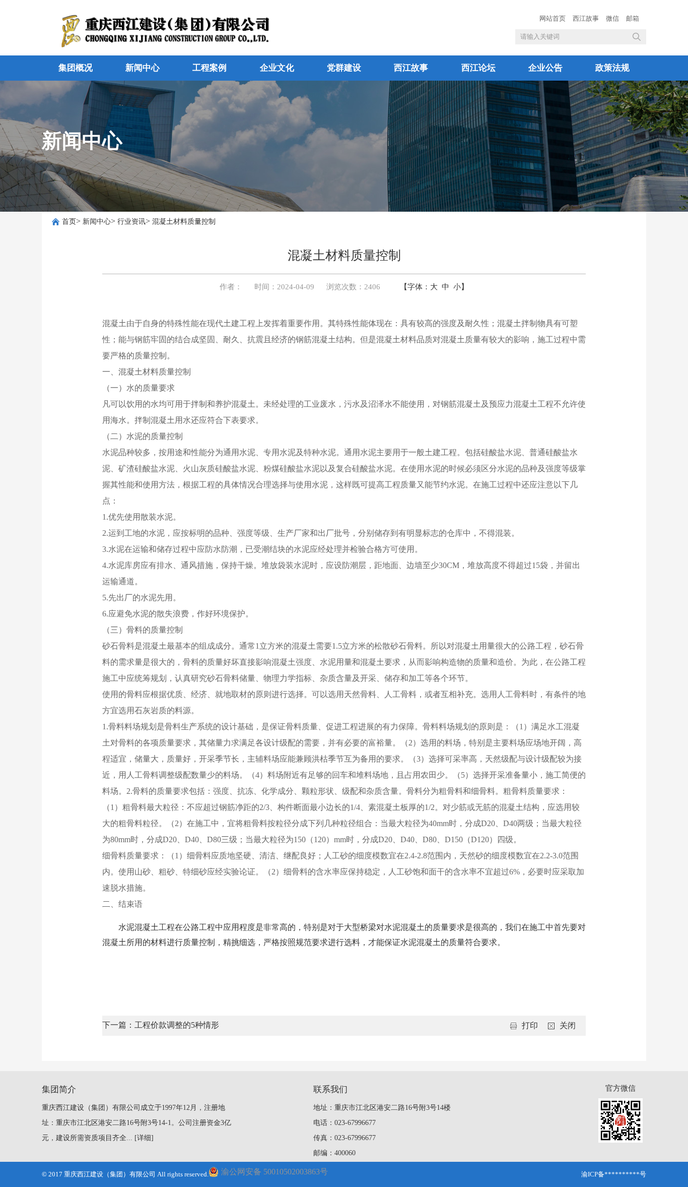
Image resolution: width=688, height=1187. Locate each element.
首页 (69, 221)
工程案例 (209, 68)
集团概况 (75, 68)
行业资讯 (131, 221)
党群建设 (344, 68)
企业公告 (545, 68)
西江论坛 (478, 68)
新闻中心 (142, 68)
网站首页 (552, 18)
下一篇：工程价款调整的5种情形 (160, 1025)
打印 (530, 1025)
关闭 (568, 1025)
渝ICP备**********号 (613, 1174)
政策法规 (612, 68)
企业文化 (277, 68)
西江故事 (586, 18)
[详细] (144, 1138)
